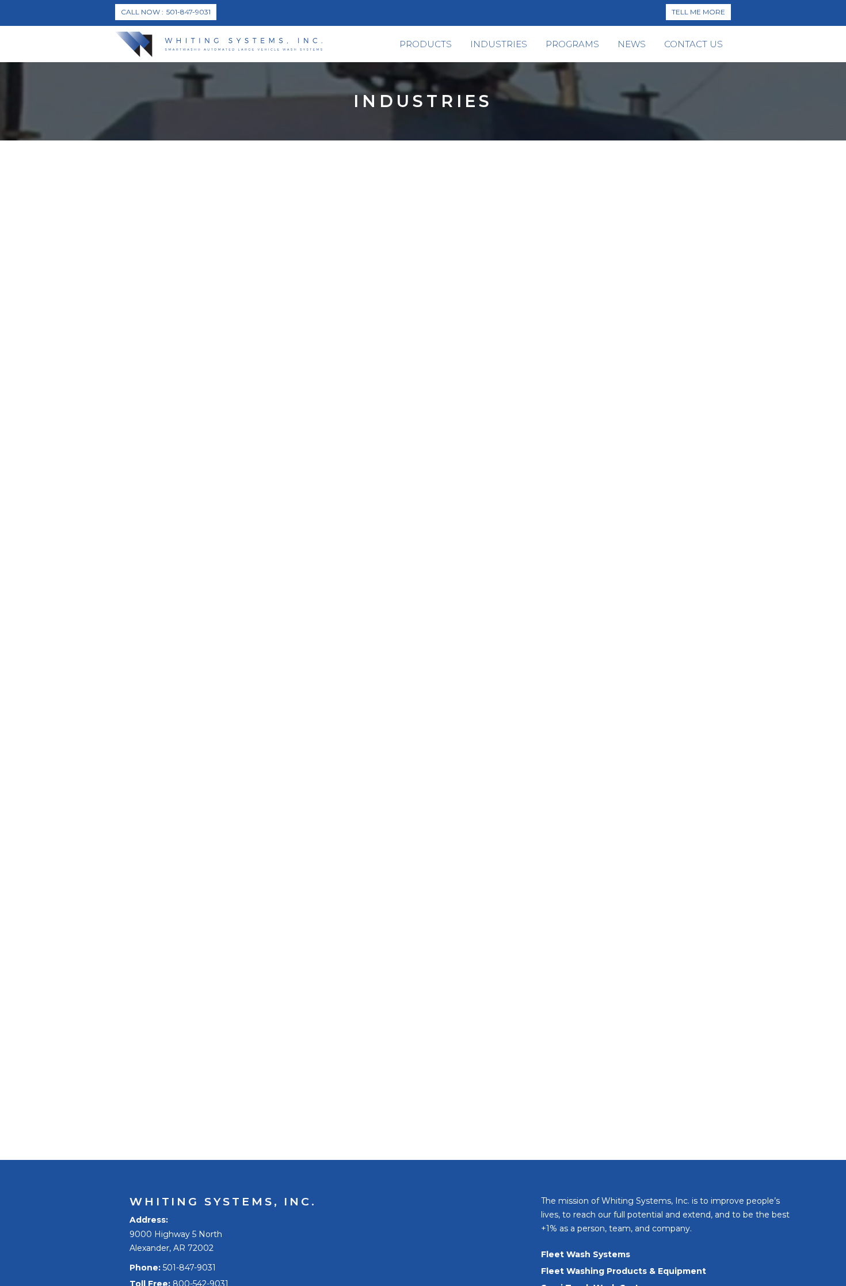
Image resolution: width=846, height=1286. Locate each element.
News (632, 44)
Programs (572, 44)
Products (425, 44)
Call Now (166, 11)
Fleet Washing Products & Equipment (623, 1271)
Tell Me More (698, 11)
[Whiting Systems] (218, 44)
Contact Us (693, 44)
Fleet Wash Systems (585, 1254)
